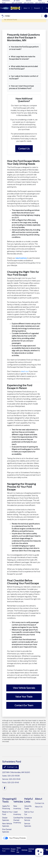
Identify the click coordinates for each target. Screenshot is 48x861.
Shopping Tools (7, 800)
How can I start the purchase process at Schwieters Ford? (21, 87)
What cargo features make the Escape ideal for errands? (22, 58)
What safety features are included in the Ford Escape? (23, 67)
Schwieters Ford (6, 850)
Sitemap (24, 850)
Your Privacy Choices (17, 838)
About (38, 798)
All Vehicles (18, 800)
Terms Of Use (19, 850)
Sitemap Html (31, 850)
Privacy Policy (13, 850)
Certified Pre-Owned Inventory (18, 820)
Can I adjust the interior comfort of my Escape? (23, 77)
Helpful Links (28, 800)
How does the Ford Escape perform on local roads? (24, 48)
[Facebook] (4, 788)
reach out (25, 371)
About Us (38, 807)
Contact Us (12, 767)
